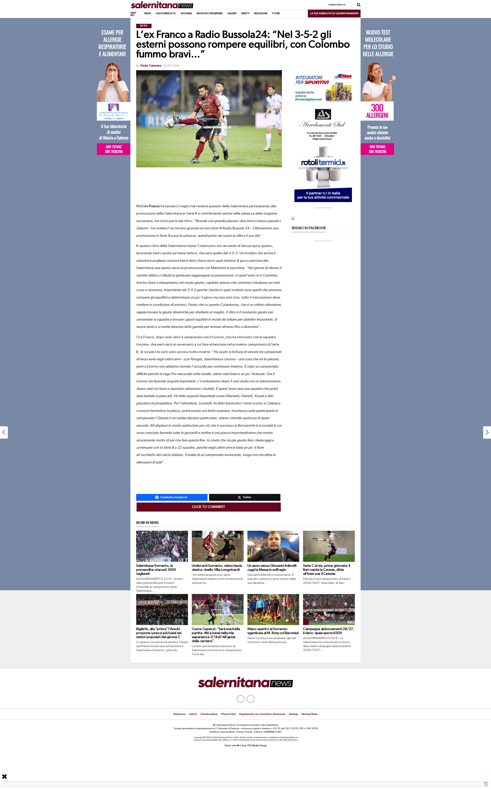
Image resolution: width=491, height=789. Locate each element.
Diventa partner (209, 714)
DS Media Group (257, 745)
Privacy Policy (228, 714)
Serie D (193, 714)
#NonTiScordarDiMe (210, 13)
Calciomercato (166, 13)
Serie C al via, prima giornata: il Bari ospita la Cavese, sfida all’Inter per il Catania (326, 570)
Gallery (232, 13)
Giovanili (186, 13)
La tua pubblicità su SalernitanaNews (334, 13)
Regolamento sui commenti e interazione (262, 714)
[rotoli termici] (323, 201)
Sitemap (293, 714)
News (147, 13)
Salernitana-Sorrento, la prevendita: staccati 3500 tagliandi (156, 570)
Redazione (261, 13)
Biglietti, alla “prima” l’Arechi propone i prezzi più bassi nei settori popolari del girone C (158, 633)
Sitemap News (310, 714)
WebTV (245, 13)
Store (276, 13)
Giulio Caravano (151, 65)
